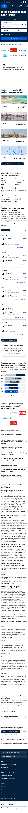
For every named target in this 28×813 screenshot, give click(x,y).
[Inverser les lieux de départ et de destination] (24, 24)
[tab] (4, 6)
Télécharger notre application (11, 752)
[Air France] (13, 55)
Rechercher (14, 38)
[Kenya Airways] (22, 413)
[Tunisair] (13, 50)
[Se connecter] (26, 2)
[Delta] (22, 55)
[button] (6, 19)
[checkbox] (10, 731)
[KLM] (5, 55)
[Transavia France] (5, 50)
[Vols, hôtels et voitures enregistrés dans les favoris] (23, 2)
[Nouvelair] (22, 50)
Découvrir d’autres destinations (11, 164)
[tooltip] (16, 19)
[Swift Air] (22, 418)
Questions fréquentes (13, 82)
